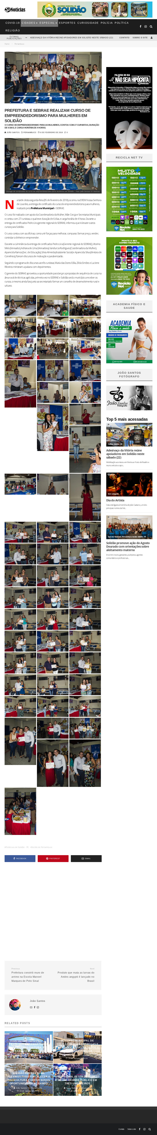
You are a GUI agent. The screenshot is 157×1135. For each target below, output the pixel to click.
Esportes (67, 23)
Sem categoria (113, 494)
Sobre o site (140, 38)
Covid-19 (13, 23)
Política (122, 23)
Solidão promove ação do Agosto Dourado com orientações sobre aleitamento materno (128, 546)
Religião (13, 30)
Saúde (134, 537)
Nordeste (117, 537)
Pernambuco (29, 132)
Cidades (28, 23)
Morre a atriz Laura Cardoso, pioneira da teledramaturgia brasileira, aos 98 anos (80, 38)
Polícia (107, 23)
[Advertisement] (53, 890)
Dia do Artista (115, 500)
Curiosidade (88, 23)
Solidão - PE (118, 444)
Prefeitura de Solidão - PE (17, 847)
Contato (124, 38)
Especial (47, 23)
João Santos (13, 132)
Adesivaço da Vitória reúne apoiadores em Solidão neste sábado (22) (125, 454)
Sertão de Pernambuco (42, 847)
